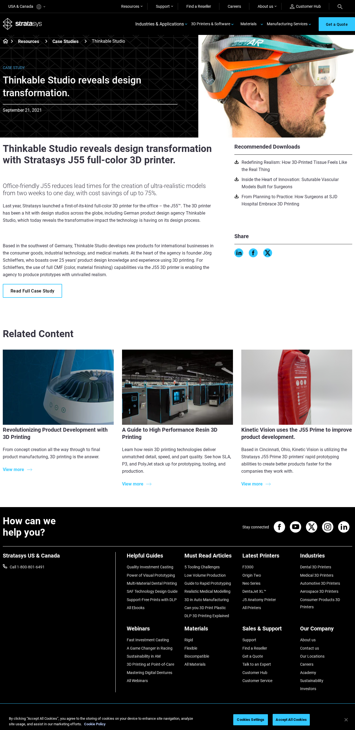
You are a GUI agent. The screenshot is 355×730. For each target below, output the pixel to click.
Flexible (190, 648)
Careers (234, 6)
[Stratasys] (22, 24)
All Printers (251, 608)
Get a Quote (252, 656)
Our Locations (312, 656)
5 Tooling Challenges (202, 567)
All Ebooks (135, 608)
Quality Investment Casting (150, 567)
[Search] (340, 6)
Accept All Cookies (291, 720)
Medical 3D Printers (316, 575)
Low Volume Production (205, 575)
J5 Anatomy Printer (259, 599)
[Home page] (4, 41)
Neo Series (251, 583)
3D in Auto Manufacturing (206, 599)
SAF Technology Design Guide (152, 591)
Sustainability (311, 680)
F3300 (247, 567)
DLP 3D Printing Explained (206, 616)
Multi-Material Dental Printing (152, 583)
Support (163, 6)
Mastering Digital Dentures (149, 672)
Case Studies (65, 41)
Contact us (309, 648)
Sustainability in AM (144, 656)
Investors (308, 688)
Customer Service (257, 680)
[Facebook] (253, 252)
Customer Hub (308, 6)
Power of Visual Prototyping (151, 575)
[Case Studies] (86, 41)
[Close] (346, 720)
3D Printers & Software (210, 24)
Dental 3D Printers (315, 567)
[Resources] (46, 41)
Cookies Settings (250, 720)
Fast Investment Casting (148, 640)
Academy (308, 672)
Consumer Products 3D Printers (320, 603)
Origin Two (251, 575)
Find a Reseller (198, 6)
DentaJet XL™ (254, 591)
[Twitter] (267, 252)
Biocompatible (196, 656)
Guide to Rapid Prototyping (207, 583)
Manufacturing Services (287, 24)
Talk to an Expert (256, 664)
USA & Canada (21, 6)
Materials (248, 24)
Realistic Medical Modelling (207, 591)
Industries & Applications (159, 24)
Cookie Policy (95, 724)
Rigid (188, 640)
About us (265, 6)
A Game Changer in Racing (150, 648)
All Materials (195, 664)
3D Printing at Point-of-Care (150, 664)
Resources (130, 6)
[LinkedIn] (238, 252)
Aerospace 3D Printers (319, 591)
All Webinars (137, 680)
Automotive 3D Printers (320, 583)
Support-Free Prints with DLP (152, 599)
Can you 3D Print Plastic (205, 608)
